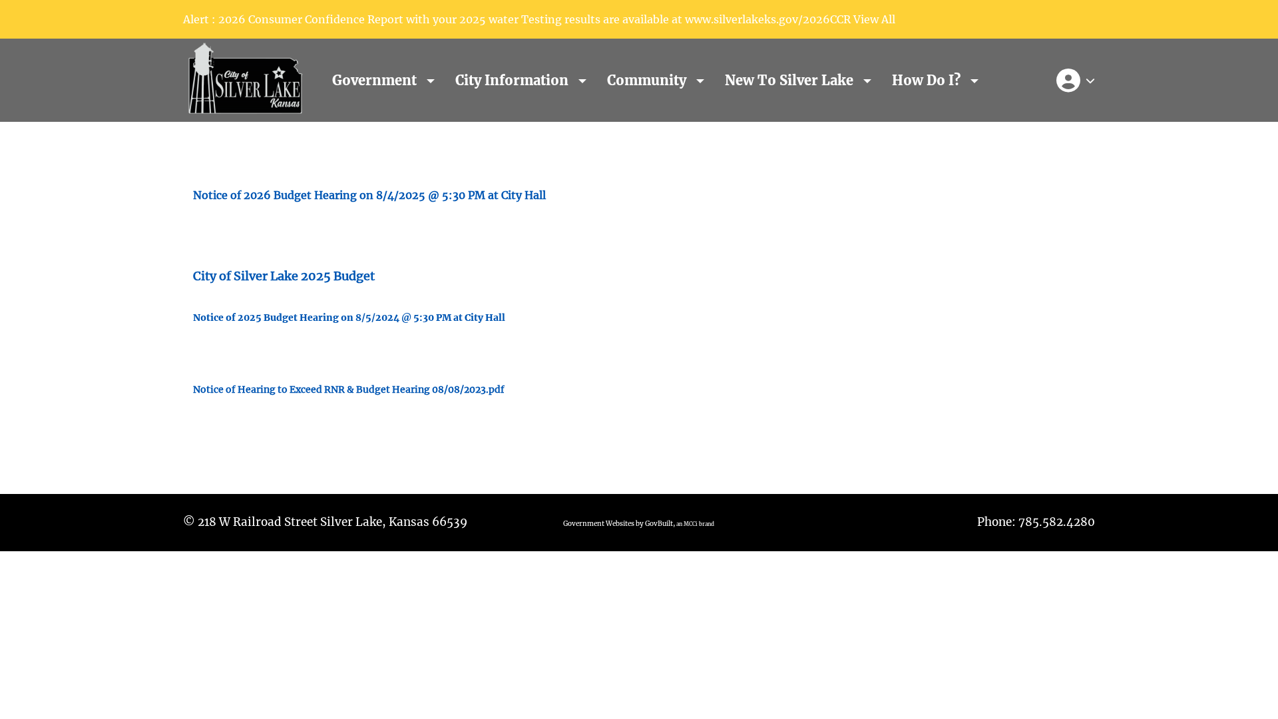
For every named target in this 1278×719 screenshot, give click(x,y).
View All (874, 19)
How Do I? (928, 80)
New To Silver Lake (791, 80)
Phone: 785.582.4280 (1036, 522)
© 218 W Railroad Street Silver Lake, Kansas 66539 (325, 522)
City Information (513, 80)
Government (376, 80)
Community (648, 80)
